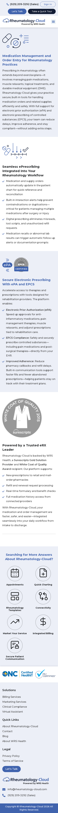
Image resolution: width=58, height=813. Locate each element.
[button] (53, 21)
